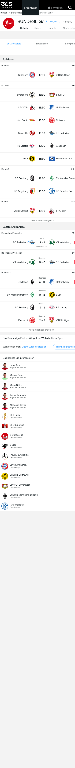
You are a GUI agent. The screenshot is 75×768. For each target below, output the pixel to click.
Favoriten (57, 7)
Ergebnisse (30, 7)
